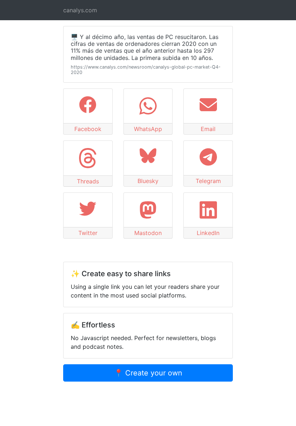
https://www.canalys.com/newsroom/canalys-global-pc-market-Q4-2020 (146, 69)
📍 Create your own (148, 373)
